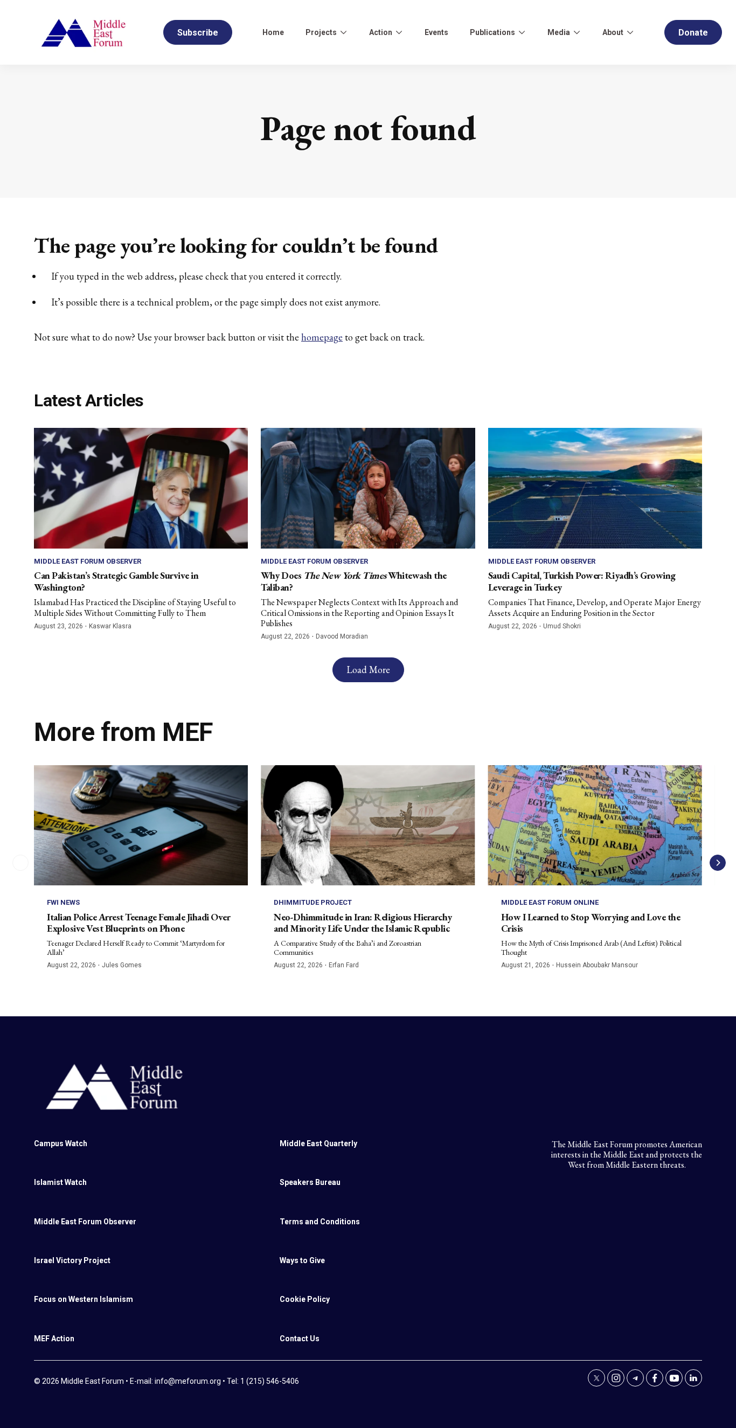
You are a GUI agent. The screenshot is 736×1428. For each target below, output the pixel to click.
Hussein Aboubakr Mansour (597, 965)
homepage (322, 337)
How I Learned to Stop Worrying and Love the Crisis (591, 923)
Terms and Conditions (320, 1221)
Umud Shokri (562, 626)
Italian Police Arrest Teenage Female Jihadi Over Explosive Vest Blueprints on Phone (138, 923)
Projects (321, 32)
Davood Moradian (342, 636)
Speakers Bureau (310, 1182)
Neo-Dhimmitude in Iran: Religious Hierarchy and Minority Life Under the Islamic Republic (363, 923)
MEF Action (54, 1338)
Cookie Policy (305, 1299)
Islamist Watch (60, 1182)
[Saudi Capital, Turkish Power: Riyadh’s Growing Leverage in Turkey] (595, 488)
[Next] (718, 863)
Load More (368, 669)
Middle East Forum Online (550, 902)
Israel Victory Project (72, 1260)
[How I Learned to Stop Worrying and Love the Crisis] (595, 825)
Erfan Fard (344, 965)
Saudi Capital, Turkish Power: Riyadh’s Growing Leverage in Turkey (582, 581)
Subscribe (197, 32)
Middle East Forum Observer (87, 561)
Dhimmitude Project (313, 902)
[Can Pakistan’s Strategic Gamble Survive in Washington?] (141, 488)
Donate (693, 32)
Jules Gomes (122, 965)
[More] (343, 32)
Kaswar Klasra (110, 626)
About (612, 32)
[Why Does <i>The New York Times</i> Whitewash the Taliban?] (368, 488)
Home (273, 32)
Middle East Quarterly (318, 1143)
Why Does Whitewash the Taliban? (354, 581)
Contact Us (300, 1338)
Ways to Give (302, 1260)
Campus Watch (60, 1143)
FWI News (63, 902)
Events (436, 32)
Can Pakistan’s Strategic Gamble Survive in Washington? (116, 581)
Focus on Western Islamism (83, 1299)
